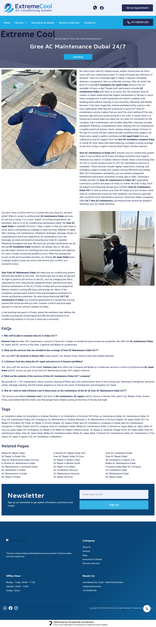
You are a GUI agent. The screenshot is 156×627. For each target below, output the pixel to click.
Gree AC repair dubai (32, 433)
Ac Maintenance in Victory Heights (105, 419)
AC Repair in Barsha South (66, 463)
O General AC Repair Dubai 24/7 (69, 453)
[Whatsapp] (95, 8)
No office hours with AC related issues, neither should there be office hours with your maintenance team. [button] (115, 73)
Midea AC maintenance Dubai (91, 426)
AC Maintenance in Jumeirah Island (19, 466)
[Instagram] (16, 608)
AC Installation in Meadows (48, 436)
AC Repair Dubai (114, 477)
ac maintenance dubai (110, 416)
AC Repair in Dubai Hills (14, 456)
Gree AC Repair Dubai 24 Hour (68, 456)
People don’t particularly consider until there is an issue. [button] (111, 90)
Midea (76, 433)
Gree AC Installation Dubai (119, 453)
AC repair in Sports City (20, 436)
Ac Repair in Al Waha (50, 430)
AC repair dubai (135, 430)
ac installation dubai (12, 416)
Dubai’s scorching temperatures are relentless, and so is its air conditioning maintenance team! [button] (36, 221)
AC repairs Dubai (69, 423)
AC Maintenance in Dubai (14, 473)
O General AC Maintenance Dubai (18, 463)
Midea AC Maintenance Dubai (121, 463)
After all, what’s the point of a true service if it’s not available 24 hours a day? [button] (115, 85)
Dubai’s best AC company (35, 426)
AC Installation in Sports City (120, 460)
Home (7, 22)
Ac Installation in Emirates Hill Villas (79, 416)
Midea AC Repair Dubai (13, 453)
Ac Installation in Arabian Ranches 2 (41, 416)
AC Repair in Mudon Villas (66, 460)
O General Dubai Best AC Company (123, 466)
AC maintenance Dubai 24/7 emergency (27, 419)
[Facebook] (101, 8)
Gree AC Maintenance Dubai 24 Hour (20, 460)
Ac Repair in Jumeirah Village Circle (108, 430)
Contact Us (90, 22)
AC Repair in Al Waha (64, 466)
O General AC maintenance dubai (113, 433)
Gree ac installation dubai (62, 426)
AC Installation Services (65, 470)
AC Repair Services (63, 477)
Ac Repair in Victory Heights (46, 423)
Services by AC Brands (42, 22)
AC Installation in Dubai (13, 470)
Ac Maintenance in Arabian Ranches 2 (67, 419)
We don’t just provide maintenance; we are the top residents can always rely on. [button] (39, 245)
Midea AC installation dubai (58, 433)
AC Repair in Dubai (11, 477)
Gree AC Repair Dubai (116, 456)
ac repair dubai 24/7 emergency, (23, 430)
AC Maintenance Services (66, 473)
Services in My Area (69, 22)
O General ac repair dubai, (121, 426)
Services (19, 22)
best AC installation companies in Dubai (100, 423)
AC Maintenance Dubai (117, 473)
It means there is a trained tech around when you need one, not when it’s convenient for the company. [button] (116, 119)
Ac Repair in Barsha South (75, 430)
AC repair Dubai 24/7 (134, 419)
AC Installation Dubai (116, 470)
